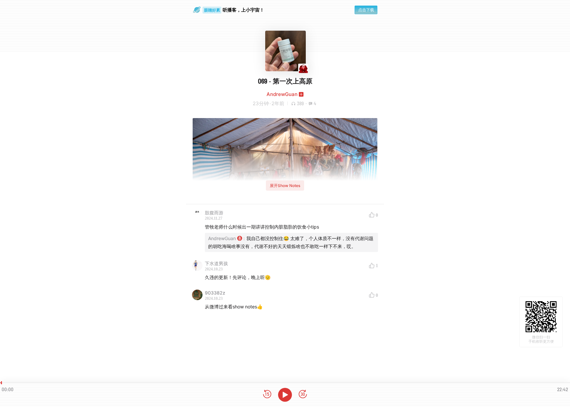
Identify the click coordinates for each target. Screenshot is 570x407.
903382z (215, 293)
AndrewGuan (282, 94)
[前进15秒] (302, 394)
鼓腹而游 (214, 212)
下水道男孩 (216, 263)
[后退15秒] (267, 394)
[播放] (285, 395)
